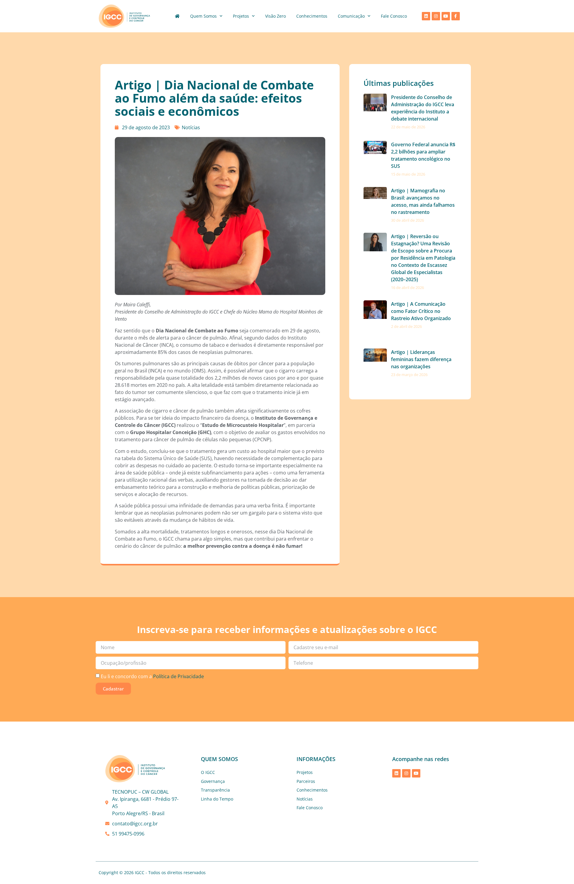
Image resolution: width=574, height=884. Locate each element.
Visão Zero (275, 16)
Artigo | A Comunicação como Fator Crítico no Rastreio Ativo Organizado (421, 311)
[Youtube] (446, 16)
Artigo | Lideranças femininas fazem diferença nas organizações (421, 359)
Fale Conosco (394, 16)
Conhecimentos (311, 16)
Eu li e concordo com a (152, 676)
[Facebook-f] (455, 16)
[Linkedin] (426, 16)
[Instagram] (436, 16)
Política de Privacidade (178, 676)
